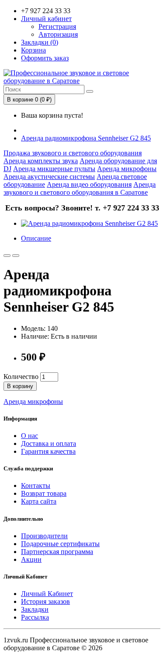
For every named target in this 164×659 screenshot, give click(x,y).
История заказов (45, 601)
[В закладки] (6, 255)
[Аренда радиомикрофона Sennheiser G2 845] (89, 223)
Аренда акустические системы (49, 176)
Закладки (35, 609)
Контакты (35, 485)
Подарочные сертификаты (60, 543)
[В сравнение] (15, 255)
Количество (20, 376)
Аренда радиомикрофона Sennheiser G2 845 (86, 138)
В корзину (20, 386)
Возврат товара (43, 493)
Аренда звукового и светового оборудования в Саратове (79, 188)
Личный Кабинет (47, 593)
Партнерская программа (57, 551)
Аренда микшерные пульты (54, 168)
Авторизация (58, 34)
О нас (29, 435)
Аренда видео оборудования (89, 184)
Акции (31, 559)
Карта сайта (38, 501)
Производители (44, 536)
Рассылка (35, 617)
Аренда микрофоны (127, 168)
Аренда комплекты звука (40, 161)
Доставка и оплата (48, 443)
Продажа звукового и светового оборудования (72, 153)
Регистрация (57, 26)
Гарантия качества (48, 451)
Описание (36, 238)
